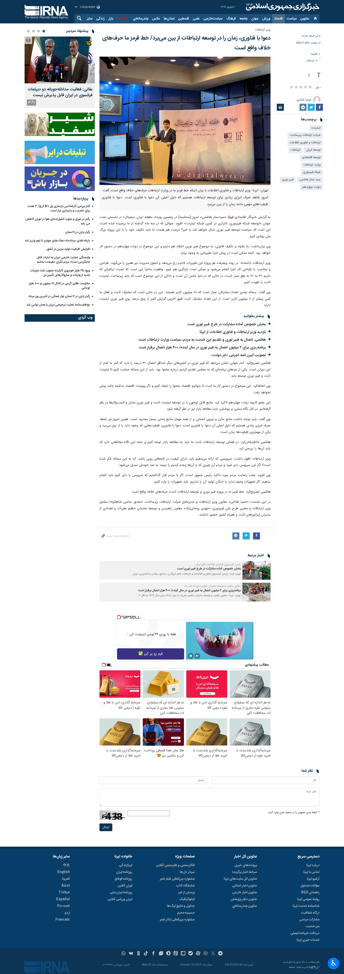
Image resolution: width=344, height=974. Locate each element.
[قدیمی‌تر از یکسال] (256, 570)
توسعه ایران (313, 150)
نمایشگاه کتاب (185, 886)
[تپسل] (119, 617)
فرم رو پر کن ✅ (150, 654)
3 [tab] (33, 31)
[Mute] (197, 656)
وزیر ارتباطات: (263, 29)
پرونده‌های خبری (245, 865)
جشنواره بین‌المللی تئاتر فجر (177, 919)
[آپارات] (198, 954)
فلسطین (183, 19)
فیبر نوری (287, 179)
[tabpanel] (60, 72)
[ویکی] (131, 954)
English (63, 872)
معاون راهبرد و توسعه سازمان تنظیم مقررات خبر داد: (212, 586)
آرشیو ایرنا (313, 879)
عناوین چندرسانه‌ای (244, 906)
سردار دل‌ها (187, 872)
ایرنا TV (121, 19)
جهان (254, 19)
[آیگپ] (183, 954)
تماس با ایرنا (311, 872)
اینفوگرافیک (187, 899)
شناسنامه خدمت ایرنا (306, 906)
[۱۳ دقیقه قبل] (60, 60)
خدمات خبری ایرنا (307, 940)
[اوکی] (138, 954)
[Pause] (191, 656)
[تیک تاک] (146, 954)
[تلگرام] (220, 954)
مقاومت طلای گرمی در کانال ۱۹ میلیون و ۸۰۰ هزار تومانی (59, 286)
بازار (110, 19)
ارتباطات (310, 61)
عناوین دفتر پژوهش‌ (244, 899)
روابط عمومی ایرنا (308, 899)
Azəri (66, 886)
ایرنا (282, 7)
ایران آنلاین (125, 886)
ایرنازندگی (125, 865)
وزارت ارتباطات (312, 164)
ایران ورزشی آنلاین (120, 899)
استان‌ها (169, 19)
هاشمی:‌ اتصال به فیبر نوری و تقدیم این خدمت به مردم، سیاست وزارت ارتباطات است (202, 340)
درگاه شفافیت (310, 913)
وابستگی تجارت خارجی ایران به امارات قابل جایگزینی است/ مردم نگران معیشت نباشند (63, 260)
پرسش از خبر (186, 892)
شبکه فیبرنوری (312, 172)
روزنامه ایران (124, 872)
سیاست (292, 19)
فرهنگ (231, 19)
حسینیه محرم (186, 913)
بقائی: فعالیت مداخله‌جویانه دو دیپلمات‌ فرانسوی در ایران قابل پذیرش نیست (60, 92)
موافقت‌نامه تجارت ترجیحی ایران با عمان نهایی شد (58, 304)
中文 (66, 865)
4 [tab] (28, 31)
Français (62, 919)
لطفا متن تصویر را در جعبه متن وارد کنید (293, 812)
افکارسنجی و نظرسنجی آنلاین (175, 865)
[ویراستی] (161, 954)
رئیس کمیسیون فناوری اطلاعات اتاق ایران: (218, 564)
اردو (67, 913)
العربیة (66, 879)
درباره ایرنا (312, 865)
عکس (156, 19)
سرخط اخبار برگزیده (244, 872)
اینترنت (316, 127)
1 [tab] (43, 31)
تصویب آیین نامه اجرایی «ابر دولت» (238, 355)
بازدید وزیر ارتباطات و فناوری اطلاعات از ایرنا (233, 332)
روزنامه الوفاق (123, 879)
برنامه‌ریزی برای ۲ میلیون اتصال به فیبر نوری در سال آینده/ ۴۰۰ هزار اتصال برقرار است (202, 347)
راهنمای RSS (310, 892)
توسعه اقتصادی (311, 157)
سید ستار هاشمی (310, 179)
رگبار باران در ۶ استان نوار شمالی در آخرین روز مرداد (59, 296)
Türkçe (64, 892)
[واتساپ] (124, 954)
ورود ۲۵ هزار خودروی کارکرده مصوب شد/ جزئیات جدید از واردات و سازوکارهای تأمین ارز (60, 273)
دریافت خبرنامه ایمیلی (304, 933)
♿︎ (333, 963)
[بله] (190, 954)
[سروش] (168, 954)
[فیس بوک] (153, 954)
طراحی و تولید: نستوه (300, 967)
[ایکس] (213, 954)
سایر (89, 19)
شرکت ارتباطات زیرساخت (305, 135)
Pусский (63, 906)
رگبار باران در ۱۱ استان (77, 232)
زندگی (100, 19)
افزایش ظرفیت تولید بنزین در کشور (68, 249)
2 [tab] (38, 31)
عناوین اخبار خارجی (244, 892)
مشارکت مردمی (309, 919)
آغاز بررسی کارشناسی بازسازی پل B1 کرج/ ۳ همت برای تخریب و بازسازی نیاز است (58, 208)
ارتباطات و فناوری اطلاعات (305, 142)
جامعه (244, 19)
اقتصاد (278, 19)
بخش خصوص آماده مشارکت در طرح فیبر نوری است (226, 324)
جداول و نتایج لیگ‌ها (181, 906)
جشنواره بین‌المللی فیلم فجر (177, 879)
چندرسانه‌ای (140, 19)
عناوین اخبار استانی (244, 886)
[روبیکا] (205, 954)
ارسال (105, 827)
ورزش (266, 19)
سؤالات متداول (309, 886)
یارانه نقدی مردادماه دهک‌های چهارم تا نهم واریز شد (57, 240)
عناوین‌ (304, 19)
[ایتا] (176, 954)
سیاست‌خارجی (213, 19)
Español (63, 899)
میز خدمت (312, 926)
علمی (196, 19)
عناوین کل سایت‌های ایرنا (240, 879)
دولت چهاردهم (312, 187)
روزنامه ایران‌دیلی (121, 892)
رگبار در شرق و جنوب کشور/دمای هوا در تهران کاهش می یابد (57, 221)
